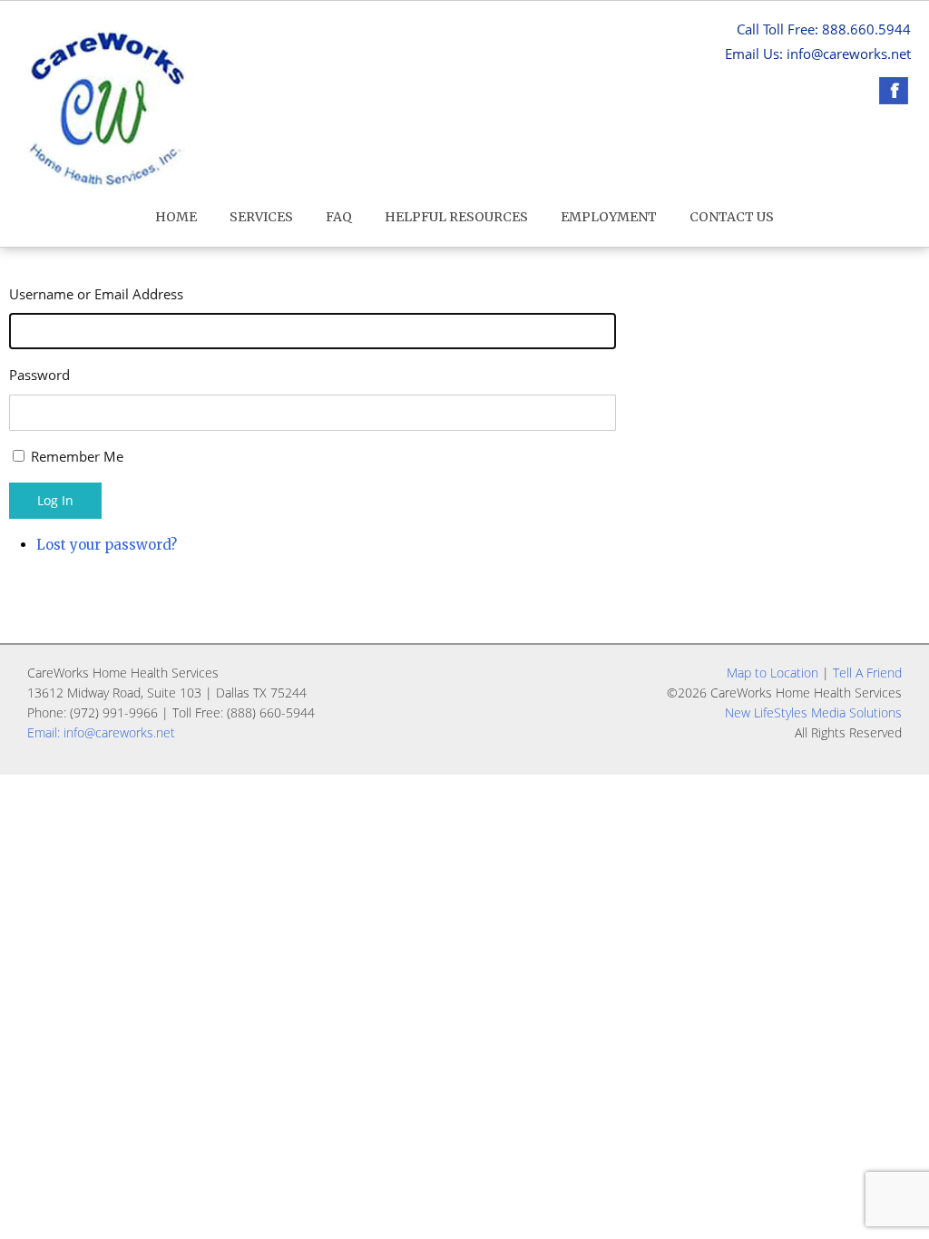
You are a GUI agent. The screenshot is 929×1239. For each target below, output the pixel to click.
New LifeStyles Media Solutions (813, 712)
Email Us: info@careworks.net (818, 53)
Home (176, 217)
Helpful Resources (456, 217)
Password (39, 375)
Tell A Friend (867, 672)
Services (261, 217)
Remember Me (77, 456)
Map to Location (772, 672)
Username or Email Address (96, 294)
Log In (55, 500)
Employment (609, 217)
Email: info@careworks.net (101, 732)
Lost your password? (106, 544)
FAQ (339, 217)
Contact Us (731, 217)
